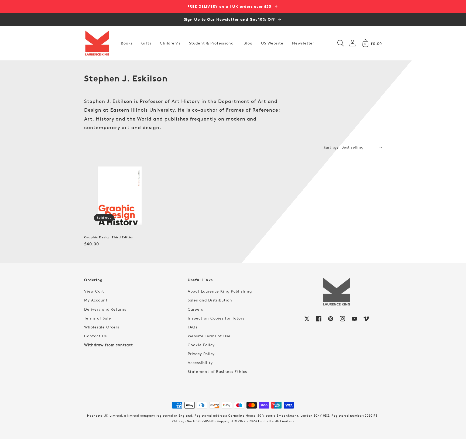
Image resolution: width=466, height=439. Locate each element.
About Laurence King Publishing (220, 291)
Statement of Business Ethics (217, 371)
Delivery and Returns (105, 309)
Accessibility (200, 362)
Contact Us (95, 336)
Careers (195, 309)
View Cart (94, 291)
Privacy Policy (201, 353)
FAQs (192, 327)
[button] (340, 43)
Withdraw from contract (108, 344)
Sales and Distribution (210, 300)
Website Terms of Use (209, 336)
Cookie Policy (201, 344)
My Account (96, 300)
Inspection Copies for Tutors (216, 318)
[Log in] (352, 43)
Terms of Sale (97, 318)
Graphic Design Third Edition (109, 237)
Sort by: (331, 147)
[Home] (97, 43)
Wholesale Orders (101, 327)
